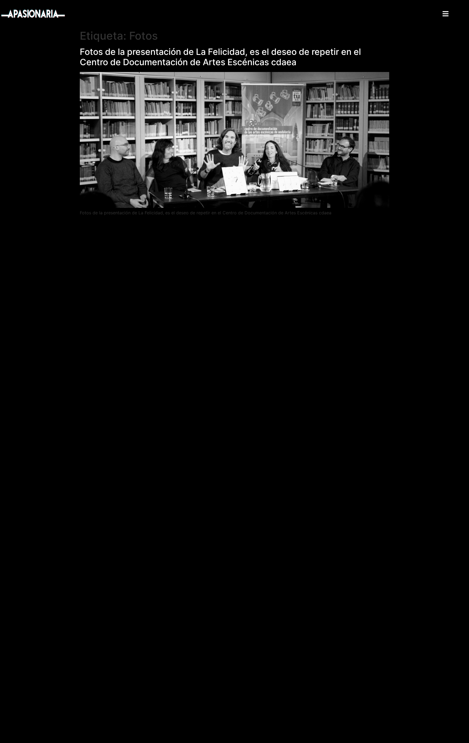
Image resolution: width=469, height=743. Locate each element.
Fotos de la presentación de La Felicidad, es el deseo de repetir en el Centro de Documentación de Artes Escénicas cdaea (220, 56)
